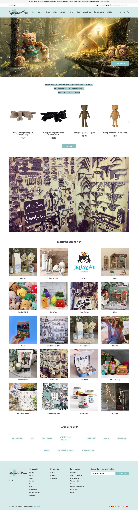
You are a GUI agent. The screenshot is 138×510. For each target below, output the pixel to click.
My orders (53, 475)
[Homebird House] (18, 12)
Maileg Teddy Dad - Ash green (84, 133)
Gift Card (110, 12)
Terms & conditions (76, 475)
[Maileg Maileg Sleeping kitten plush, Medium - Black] (54, 116)
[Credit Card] (109, 506)
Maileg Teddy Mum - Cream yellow (115, 133)
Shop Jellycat (120, 63)
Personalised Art (99, 12)
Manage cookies (105, 1)
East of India (53, 278)
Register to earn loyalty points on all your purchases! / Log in (112, 5)
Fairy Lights (115, 413)
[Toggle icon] (120, 12)
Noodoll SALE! (23, 312)
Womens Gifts (23, 379)
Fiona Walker (84, 312)
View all (69, 146)
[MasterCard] (112, 506)
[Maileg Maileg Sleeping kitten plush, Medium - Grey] (23, 116)
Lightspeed (37, 506)
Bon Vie (23, 278)
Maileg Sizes (74, 489)
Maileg (115, 278)
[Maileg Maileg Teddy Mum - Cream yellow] (115, 116)
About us (73, 472)
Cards (23, 346)
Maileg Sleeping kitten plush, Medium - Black (53, 134)
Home (33, 12)
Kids (30, 487)
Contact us (73, 484)
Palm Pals (53, 312)
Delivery (72, 492)
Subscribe (122, 473)
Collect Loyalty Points (77, 487)
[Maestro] (127, 506)
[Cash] (124, 506)
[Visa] (115, 506)
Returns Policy (74, 481)
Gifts (115, 312)
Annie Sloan (84, 413)
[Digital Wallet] (119, 506)
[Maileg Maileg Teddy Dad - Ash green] (84, 116)
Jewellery (84, 379)
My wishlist (53, 478)
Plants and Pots (23, 413)
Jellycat (84, 278)
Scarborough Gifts (53, 346)
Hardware (32, 481)
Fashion (115, 346)
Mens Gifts (54, 379)
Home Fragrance (84, 346)
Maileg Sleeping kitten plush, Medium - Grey (23, 134)
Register (52, 472)
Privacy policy (74, 478)
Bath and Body (115, 379)
